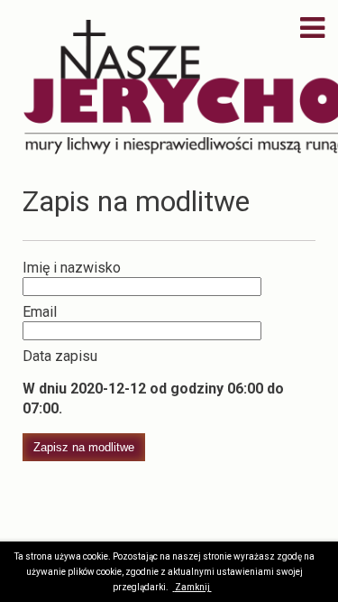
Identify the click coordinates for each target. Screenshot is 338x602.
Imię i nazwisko (72, 267)
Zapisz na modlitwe (83, 447)
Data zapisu (60, 356)
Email (40, 311)
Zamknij (193, 587)
